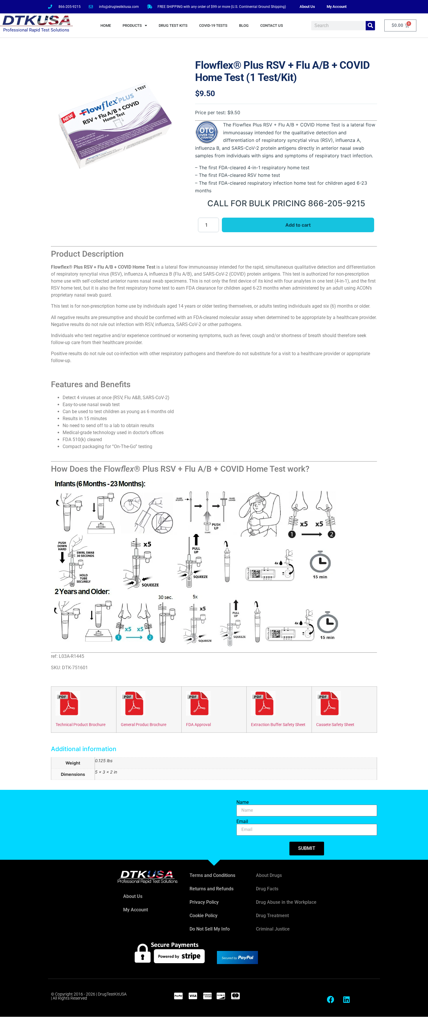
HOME (105, 25)
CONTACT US (271, 25)
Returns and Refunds (212, 889)
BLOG (244, 25)
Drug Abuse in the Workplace (286, 902)
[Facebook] (330, 999)
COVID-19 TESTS (213, 25)
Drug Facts (267, 889)
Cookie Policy (203, 915)
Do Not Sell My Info (210, 929)
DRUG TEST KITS (173, 25)
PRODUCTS (132, 25)
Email (242, 821)
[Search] (370, 25)
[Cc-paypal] (178, 996)
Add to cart (298, 225)
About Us (307, 6)
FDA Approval (198, 724)
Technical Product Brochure (80, 724)
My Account (336, 6)
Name (242, 802)
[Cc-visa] (193, 996)
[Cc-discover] (220, 996)
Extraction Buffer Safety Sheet (278, 724)
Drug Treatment (272, 915)
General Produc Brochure (143, 724)
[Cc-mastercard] (235, 996)
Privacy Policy (204, 902)
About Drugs (269, 875)
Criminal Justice (273, 929)
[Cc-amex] (207, 996)
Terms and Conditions (212, 875)
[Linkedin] (346, 999)
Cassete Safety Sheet (335, 724)
